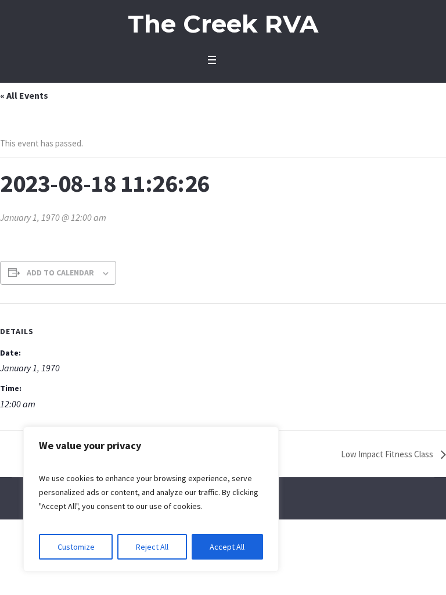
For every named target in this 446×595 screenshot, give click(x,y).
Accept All (227, 547)
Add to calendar (60, 272)
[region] (151, 499)
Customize (76, 547)
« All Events (24, 95)
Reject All (152, 547)
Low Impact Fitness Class (388, 454)
